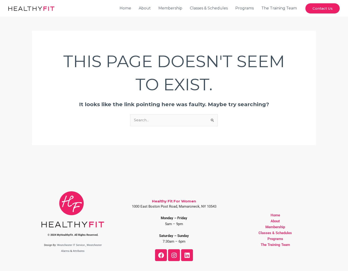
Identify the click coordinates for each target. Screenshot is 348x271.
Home (125, 8)
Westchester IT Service (71, 245)
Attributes (79, 251)
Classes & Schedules (209, 8)
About (145, 8)
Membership (170, 8)
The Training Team (279, 8)
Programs (244, 8)
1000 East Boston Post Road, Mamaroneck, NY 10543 (174, 206)
